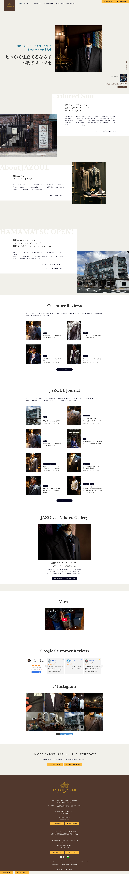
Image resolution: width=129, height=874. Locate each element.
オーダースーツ (37, 4)
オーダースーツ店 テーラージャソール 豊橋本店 (37, 661)
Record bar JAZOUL (122, 86)
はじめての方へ (28, 4)
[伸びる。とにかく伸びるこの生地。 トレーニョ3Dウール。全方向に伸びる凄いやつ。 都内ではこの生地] (54, 702)
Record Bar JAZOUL (56, 864)
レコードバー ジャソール (48, 4)
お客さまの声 (64, 369)
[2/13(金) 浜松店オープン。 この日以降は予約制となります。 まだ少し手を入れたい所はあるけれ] (35, 721)
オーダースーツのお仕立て (58, 861)
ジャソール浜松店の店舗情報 (54, 268)
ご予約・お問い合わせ (123, 1)
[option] (78, 48)
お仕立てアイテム (70, 4)
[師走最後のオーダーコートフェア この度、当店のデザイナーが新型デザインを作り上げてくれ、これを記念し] (93, 721)
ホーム (20, 4)
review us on (35, 672)
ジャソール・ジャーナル (60, 4)
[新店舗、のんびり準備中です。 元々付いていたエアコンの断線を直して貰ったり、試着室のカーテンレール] (54, 721)
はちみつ (54, 660)
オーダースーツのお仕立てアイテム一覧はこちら (64, 578)
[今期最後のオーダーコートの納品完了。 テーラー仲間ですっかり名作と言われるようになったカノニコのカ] (74, 702)
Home (42, 861)
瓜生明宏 (91, 660)
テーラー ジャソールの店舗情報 (53, 195)
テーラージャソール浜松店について (52, 264)
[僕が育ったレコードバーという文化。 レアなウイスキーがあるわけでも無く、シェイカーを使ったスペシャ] (93, 702)
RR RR (72, 660)
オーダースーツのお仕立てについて (104, 131)
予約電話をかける (109, 1)
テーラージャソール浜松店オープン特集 (81, 861)
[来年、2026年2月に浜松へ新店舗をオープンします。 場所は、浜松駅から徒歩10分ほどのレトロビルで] (74, 721)
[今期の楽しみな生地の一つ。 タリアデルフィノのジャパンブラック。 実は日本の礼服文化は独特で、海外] (35, 702)
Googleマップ (64, 813)
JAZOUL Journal (64, 500)
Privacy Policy (74, 864)
